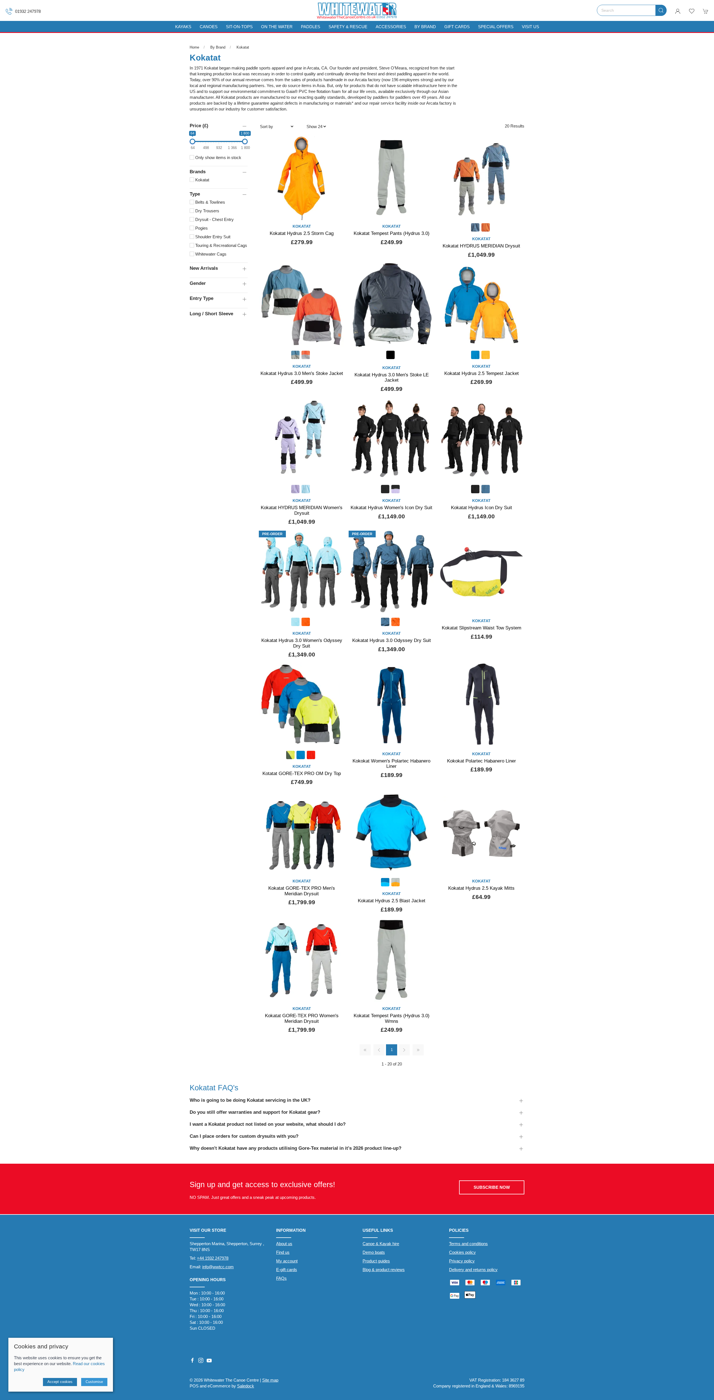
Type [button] (195, 193)
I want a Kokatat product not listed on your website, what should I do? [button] (268, 1124)
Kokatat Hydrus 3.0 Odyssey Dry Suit (391, 640)
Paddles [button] (310, 26)
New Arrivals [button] (204, 268)
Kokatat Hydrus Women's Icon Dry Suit (391, 507)
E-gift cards (286, 1269)
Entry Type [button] (201, 298)
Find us (283, 1252)
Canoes (209, 26)
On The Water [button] (277, 26)
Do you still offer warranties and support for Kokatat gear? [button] (255, 1112)
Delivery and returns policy (473, 1269)
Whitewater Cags (210, 254)
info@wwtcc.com (218, 1266)
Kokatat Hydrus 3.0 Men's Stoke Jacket (301, 373)
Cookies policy (462, 1252)
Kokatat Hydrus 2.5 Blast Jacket (391, 900)
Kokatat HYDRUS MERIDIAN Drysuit (481, 245)
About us (284, 1243)
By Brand (217, 47)
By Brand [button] (425, 26)
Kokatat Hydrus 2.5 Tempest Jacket (481, 373)
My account (287, 1261)
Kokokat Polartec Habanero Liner (481, 760)
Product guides (376, 1261)
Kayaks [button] (183, 26)
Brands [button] (198, 171)
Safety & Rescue (348, 26)
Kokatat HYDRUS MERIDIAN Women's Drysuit (301, 510)
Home (194, 47)
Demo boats (374, 1252)
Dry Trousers (206, 210)
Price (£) (199, 125)
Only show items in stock (217, 157)
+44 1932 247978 (212, 1258)
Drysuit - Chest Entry (214, 219)
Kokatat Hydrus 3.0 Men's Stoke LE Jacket (391, 377)
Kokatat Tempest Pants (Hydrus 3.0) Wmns (392, 1018)
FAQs (281, 1278)
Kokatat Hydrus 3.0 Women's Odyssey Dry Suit (301, 643)
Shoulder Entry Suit (212, 236)
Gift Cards (457, 26)
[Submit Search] (661, 10)
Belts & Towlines (209, 202)
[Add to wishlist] (337, 142)
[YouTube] (209, 1360)
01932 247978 (28, 11)
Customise (94, 1382)
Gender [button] (198, 283)
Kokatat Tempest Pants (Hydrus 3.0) (392, 233)
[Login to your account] (678, 11)
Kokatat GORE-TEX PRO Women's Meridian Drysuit (302, 1018)
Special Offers (495, 26)
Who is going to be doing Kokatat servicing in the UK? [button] (250, 1100)
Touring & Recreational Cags (220, 245)
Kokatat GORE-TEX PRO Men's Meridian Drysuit (301, 891)
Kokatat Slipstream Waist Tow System (481, 627)
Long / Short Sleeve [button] (211, 313)
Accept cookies (60, 1382)
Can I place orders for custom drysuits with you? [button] (244, 1136)
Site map (270, 1380)
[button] (691, 11)
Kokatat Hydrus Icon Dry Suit (481, 507)
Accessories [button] (391, 26)
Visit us (530, 26)
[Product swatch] (475, 228)
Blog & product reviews (384, 1269)
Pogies (201, 228)
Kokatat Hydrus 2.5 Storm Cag (302, 233)
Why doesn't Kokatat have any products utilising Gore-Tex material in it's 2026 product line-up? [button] (295, 1148)
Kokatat (243, 47)
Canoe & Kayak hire (381, 1243)
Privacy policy (462, 1261)
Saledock (245, 1386)
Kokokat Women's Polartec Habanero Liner (391, 763)
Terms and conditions (468, 1243)
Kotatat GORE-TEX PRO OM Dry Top (301, 773)
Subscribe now (492, 1187)
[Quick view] (337, 211)
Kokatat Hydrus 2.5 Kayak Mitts (481, 888)
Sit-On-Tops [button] (239, 26)
